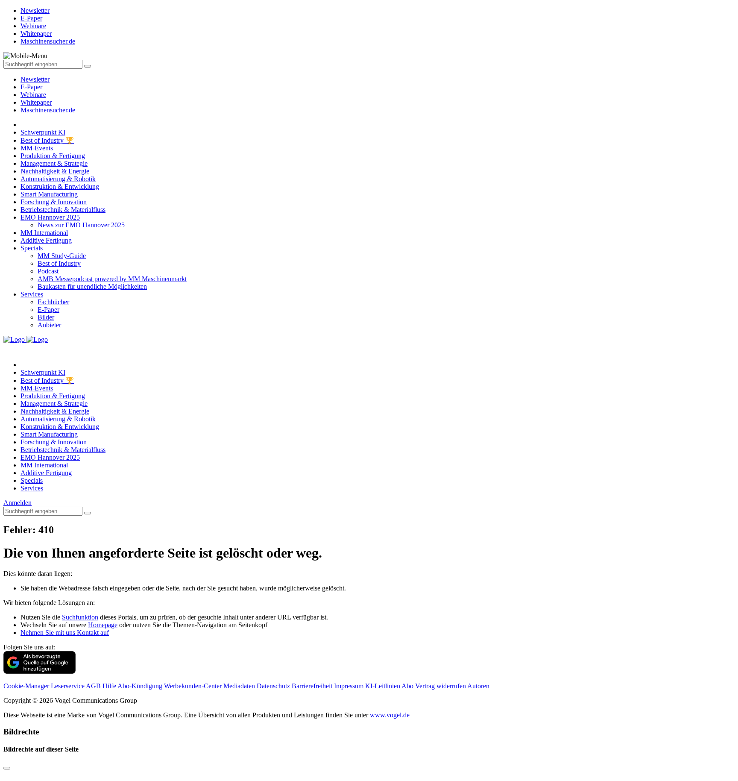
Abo (408, 686)
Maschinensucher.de (47, 110)
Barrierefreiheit (313, 686)
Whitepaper (36, 102)
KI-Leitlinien (383, 686)
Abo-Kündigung (140, 686)
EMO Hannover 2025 (50, 217)
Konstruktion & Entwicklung (59, 186)
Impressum (349, 686)
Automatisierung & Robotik (58, 178)
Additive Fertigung (46, 240)
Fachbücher (53, 301)
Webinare (33, 94)
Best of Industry (59, 263)
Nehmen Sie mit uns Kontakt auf (64, 632)
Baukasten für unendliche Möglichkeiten (92, 286)
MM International (44, 232)
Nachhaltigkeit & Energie (54, 171)
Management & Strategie (54, 163)
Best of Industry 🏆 (47, 140)
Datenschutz (274, 686)
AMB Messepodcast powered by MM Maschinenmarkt (112, 278)
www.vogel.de (390, 715)
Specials (31, 248)
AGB (94, 686)
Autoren (478, 686)
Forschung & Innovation (53, 202)
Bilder (46, 317)
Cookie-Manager (27, 686)
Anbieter (49, 325)
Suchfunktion (80, 617)
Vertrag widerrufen (441, 686)
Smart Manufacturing (49, 194)
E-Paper (31, 87)
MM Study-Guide (62, 255)
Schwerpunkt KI (42, 132)
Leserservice (68, 686)
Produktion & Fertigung (52, 155)
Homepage (102, 624)
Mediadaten (240, 686)
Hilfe (109, 686)
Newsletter (35, 79)
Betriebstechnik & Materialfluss (62, 209)
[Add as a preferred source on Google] (39, 671)
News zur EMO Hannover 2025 (81, 225)
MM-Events (36, 148)
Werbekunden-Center (193, 686)
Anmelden (17, 502)
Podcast (48, 271)
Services (31, 294)
